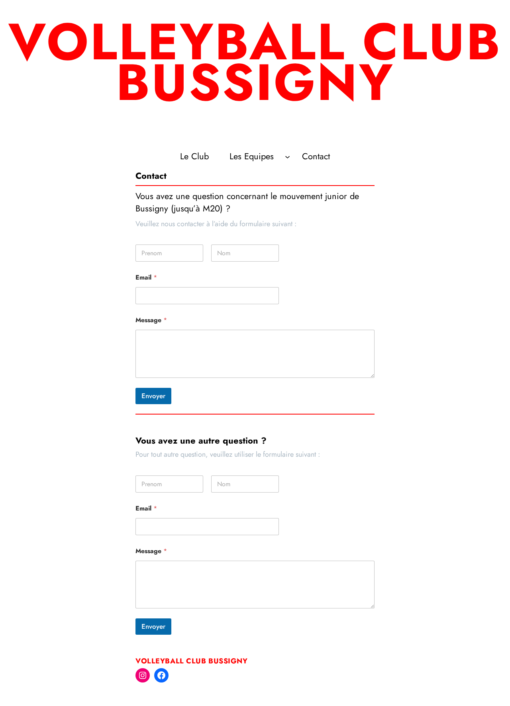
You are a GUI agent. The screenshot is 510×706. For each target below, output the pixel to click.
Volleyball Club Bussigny (191, 661)
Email (146, 277)
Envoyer (153, 396)
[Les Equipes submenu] (287, 156)
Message (151, 320)
